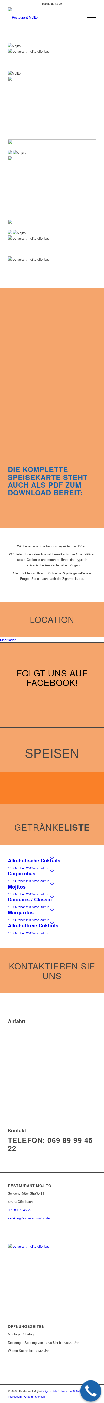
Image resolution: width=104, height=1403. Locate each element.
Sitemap (40, 1396)
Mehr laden (8, 639)
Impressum (15, 1396)
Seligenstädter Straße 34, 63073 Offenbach (67, 1391)
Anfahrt (28, 1396)
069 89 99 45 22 (50, 1144)
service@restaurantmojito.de (29, 1218)
